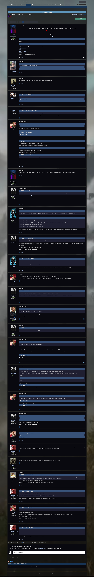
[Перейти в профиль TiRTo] (9, 15)
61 (17, 542)
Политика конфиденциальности (45, 573)
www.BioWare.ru (12, 4)
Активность (34, 4)
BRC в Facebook (54, 4)
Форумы (9, 6)
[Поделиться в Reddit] (8, 561)
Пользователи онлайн (33, 6)
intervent (13, 465)
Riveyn (13, 219)
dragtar (13, 129)
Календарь (15, 6)
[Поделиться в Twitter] (10, 561)
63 (21, 542)
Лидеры (61, 4)
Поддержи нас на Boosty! (44, 4)
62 (19, 542)
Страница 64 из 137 (42, 542)
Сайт (28, 4)
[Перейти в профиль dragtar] (13, 125)
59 (13, 542)
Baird (13, 110)
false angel (13, 195)
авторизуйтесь (42, 548)
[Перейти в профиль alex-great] (13, 65)
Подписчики (81, 14)
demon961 (13, 85)
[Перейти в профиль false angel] (13, 191)
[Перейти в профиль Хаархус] (13, 311)
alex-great (13, 71)
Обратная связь (54, 573)
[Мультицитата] (19, 57)
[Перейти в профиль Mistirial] (13, 94)
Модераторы (26, 6)
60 (15, 542)
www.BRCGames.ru (21, 4)
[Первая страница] (8, 22)
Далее (35, 542)
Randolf (13, 479)
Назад (11, 542)
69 (32, 542)
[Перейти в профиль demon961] (13, 81)
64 (23, 542)
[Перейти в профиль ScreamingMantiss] (13, 447)
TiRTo (13, 34)
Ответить (80, 18)
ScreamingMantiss (13, 451)
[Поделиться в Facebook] (12, 561)
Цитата (22, 57)
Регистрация (83, 1)
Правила (20, 6)
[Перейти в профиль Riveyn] (13, 213)
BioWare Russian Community (17, 2)
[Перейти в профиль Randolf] (13, 475)
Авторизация (75, 14)
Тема (37, 573)
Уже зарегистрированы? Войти (72, 1)
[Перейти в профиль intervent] (13, 461)
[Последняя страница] (37, 22)
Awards (67, 4)
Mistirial (13, 98)
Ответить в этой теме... (19, 552)
